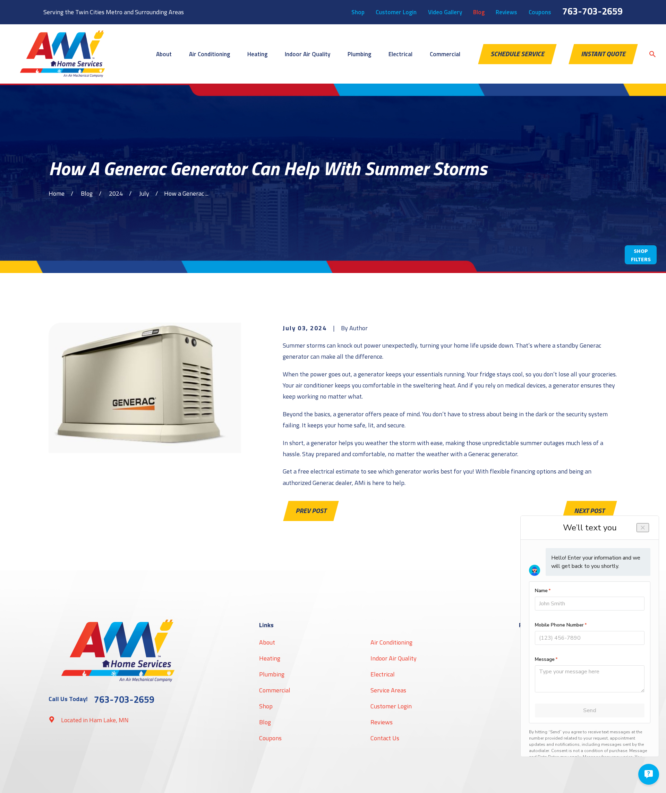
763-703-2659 (592, 11)
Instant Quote (603, 54)
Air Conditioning (391, 642)
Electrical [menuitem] (400, 54)
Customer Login (396, 12)
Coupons (540, 12)
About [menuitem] (164, 54)
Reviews (506, 12)
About (267, 642)
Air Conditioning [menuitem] (209, 54)
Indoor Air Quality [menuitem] (307, 54)
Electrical (382, 674)
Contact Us (384, 738)
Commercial (274, 690)
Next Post (589, 510)
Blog (479, 12)
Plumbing (271, 674)
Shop (358, 12)
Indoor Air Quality (393, 658)
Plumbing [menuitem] (359, 54)
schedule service (517, 54)
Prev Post (311, 510)
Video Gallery (445, 12)
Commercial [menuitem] (445, 54)
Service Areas (388, 690)
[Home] (62, 54)
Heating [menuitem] (257, 54)
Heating (269, 658)
